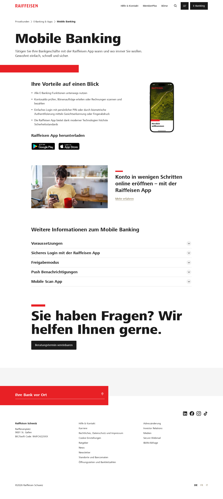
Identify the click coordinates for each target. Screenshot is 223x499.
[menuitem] (130, 6)
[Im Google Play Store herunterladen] (43, 146)
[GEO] (102, 394)
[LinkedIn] (185, 413)
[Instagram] (198, 413)
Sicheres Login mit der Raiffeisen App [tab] (65, 253)
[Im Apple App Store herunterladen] (69, 146)
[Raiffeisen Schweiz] (26, 6)
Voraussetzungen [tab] (47, 243)
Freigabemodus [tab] (45, 262)
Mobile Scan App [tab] (46, 281)
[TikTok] (205, 413)
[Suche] (175, 6)
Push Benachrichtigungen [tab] (54, 272)
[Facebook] (192, 413)
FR (201, 485)
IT (207, 485)
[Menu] (185, 6)
